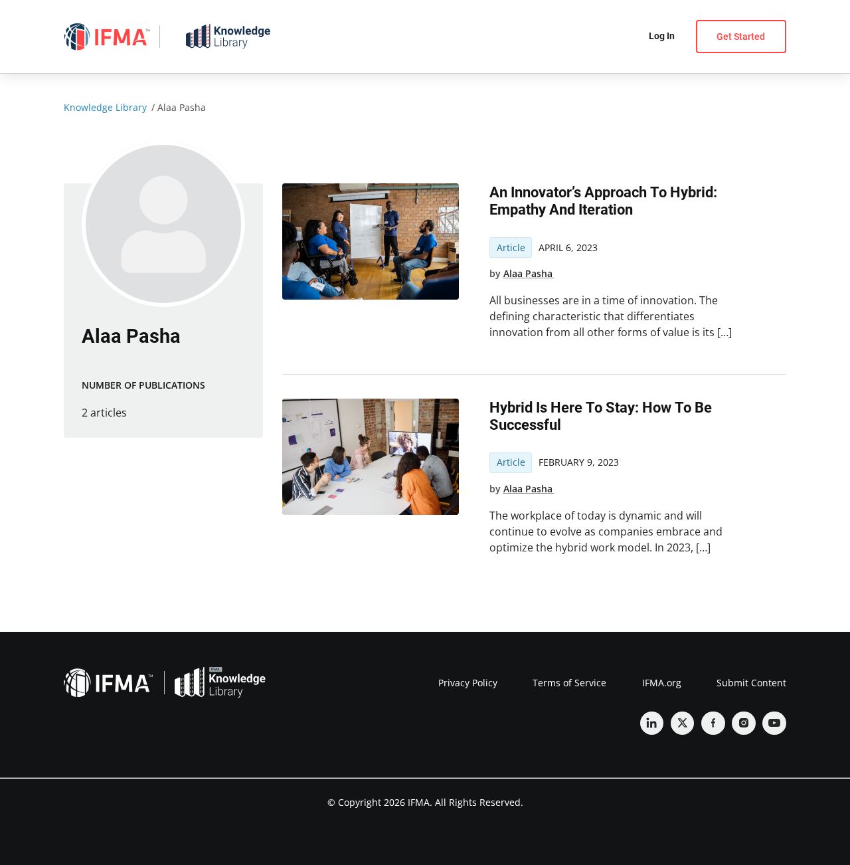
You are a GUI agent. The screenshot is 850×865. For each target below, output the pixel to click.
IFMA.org (661, 682)
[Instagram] (744, 723)
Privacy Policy (467, 682)
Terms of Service (569, 682)
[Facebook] (713, 723)
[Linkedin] (652, 723)
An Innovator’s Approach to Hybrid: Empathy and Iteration (603, 201)
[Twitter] (683, 723)
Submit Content (751, 682)
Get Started (741, 36)
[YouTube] (774, 723)
